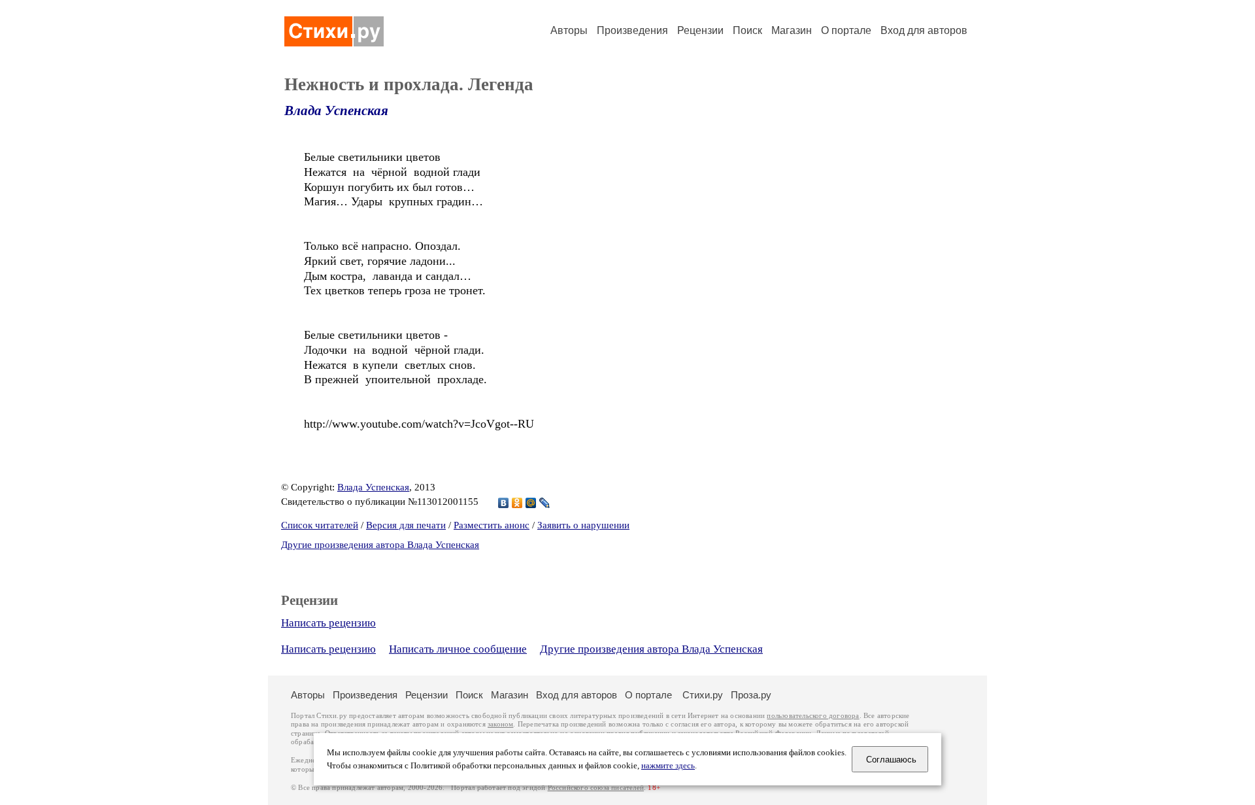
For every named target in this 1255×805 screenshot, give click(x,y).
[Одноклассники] (517, 502)
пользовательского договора (813, 715)
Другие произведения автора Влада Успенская (380, 545)
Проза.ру (751, 694)
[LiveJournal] (545, 502)
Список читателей (319, 525)
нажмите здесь (668, 765)
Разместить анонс (491, 525)
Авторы (569, 30)
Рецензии (700, 30)
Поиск (747, 30)
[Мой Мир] (531, 502)
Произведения (632, 30)
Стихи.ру (702, 694)
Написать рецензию (328, 623)
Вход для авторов (923, 30)
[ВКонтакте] (503, 502)
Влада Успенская (336, 110)
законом (500, 724)
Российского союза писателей (596, 787)
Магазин (791, 30)
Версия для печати (406, 525)
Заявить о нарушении (583, 525)
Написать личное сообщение (458, 649)
